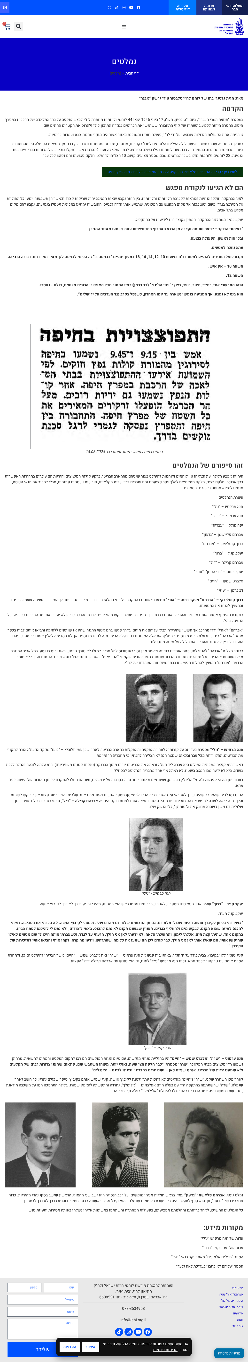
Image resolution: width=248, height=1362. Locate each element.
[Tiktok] (117, 7)
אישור (90, 1347)
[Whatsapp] (109, 7)
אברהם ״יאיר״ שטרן (231, 1294)
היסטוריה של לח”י (231, 1300)
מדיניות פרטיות (165, 1350)
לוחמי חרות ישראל (231, 1307)
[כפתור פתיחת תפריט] (124, 26)
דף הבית (132, 73)
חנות (240, 1319)
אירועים (238, 1313)
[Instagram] (124, 7)
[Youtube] (131, 7)
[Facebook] (139, 7)
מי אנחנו (237, 1288)
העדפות (69, 1347)
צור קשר (237, 1326)
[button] (18, 26)
